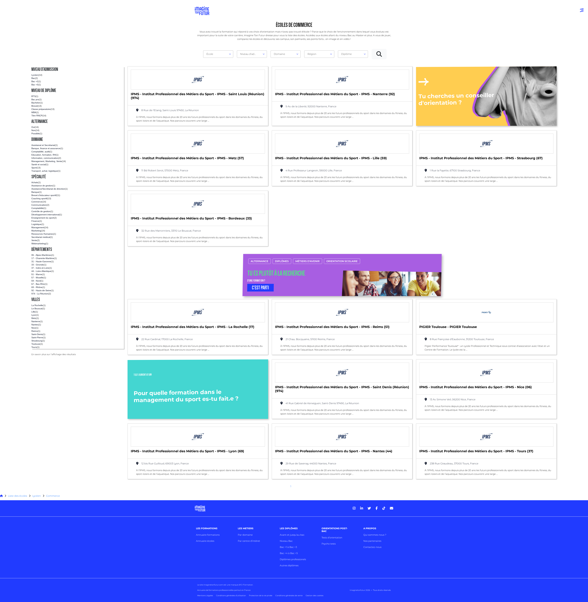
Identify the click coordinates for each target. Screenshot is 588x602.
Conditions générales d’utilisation (231, 595)
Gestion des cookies (314, 595)
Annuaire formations (208, 534)
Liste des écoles (17, 495)
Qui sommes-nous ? (374, 534)
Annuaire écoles (205, 540)
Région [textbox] (311, 54)
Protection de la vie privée (260, 595)
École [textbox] (209, 54)
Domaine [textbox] (279, 54)
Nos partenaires (372, 540)
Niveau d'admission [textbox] (250, 54)
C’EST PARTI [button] (260, 287)
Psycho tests (329, 543)
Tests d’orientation (332, 537)
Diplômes (282, 261)
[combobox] (218, 54)
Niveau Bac (286, 540)
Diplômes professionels (293, 559)
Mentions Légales (205, 595)
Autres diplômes (289, 565)
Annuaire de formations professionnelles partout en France (224, 590)
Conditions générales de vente (289, 595)
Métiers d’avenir (307, 261)
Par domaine (245, 534)
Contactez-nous (372, 547)
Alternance (259, 261)
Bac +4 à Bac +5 (289, 553)
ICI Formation (246, 585)
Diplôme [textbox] (346, 54)
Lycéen (36, 495)
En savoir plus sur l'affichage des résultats (53, 354)
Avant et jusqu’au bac (292, 534)
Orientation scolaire (342, 261)
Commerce (53, 495)
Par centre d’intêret (249, 540)
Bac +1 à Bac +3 (288, 547)
